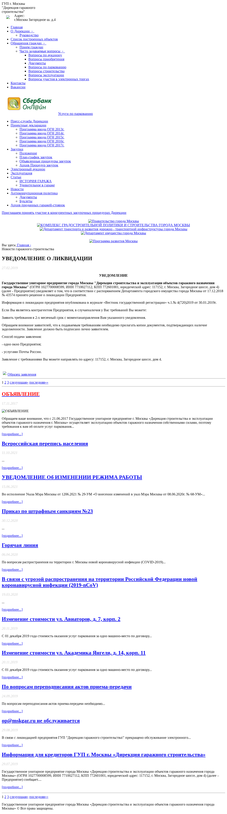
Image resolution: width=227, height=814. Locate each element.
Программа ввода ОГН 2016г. (42, 141)
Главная (17, 27)
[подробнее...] (12, 434)
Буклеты (26, 201)
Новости (17, 189)
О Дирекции (22, 31)
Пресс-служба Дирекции (29, 121)
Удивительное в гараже (37, 185)
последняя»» (38, 382)
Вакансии (18, 87)
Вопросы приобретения (46, 59)
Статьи (16, 177)
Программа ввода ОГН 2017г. (42, 145)
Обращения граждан (28, 43)
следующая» (19, 382)
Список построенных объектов (34, 39)
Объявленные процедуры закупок (45, 161)
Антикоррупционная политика (34, 193)
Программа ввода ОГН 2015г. (42, 137)
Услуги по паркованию (75, 114)
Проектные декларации (28, 125)
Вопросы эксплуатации (46, 75)
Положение (28, 153)
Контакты (18, 83)
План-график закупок (36, 157)
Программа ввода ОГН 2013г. (42, 129)
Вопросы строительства (46, 71)
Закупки (17, 149)
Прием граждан (31, 47)
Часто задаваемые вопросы (42, 51)
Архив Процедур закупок (39, 165)
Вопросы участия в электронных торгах (58, 79)
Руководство (29, 35)
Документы (37, 63)
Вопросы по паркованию (47, 67)
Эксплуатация (21, 173)
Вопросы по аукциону (45, 55)
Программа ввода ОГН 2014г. (42, 133)
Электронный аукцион (28, 169)
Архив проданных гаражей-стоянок (38, 205)
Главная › (23, 245)
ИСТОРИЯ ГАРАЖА (36, 181)
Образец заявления (22, 374)
